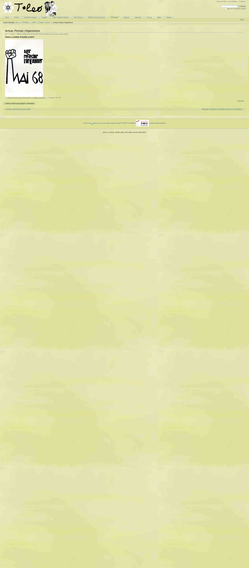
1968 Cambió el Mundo (60, 17)
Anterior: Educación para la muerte (18, 109)
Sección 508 (137, 132)
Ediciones (138, 17)
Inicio (7, 17)
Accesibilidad (232, 1)
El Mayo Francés (44, 22)
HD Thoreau (78, 17)
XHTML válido (119, 132)
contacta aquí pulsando (157, 123)
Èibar (159, 17)
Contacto (242, 1)
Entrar (242, 19)
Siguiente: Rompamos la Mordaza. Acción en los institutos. (222, 109)
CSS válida (128, 132)
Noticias (126, 17)
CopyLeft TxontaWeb (126, 123)
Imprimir (241, 101)
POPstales (114, 17)
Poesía (149, 17)
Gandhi (44, 17)
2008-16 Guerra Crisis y (96, 17)
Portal (16, 17)
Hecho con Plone (108, 132)
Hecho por (87, 123)
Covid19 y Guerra (30, 17)
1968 (33, 22)
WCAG (144, 132)
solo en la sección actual (236, 9)
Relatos (169, 17)
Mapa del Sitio (221, 1)
